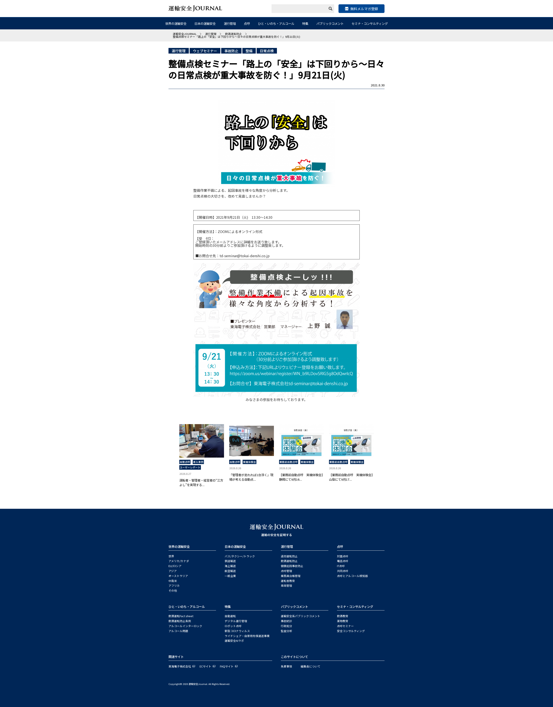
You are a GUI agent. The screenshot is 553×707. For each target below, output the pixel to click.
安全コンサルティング (351, 631)
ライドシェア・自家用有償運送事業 (247, 636)
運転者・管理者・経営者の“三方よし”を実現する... (201, 482)
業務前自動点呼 (289, 462)
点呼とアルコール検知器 (352, 576)
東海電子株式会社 (179, 666)
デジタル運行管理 (236, 621)
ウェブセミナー (205, 50)
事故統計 (286, 621)
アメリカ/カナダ (178, 561)
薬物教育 (342, 621)
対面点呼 (342, 556)
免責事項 (286, 666)
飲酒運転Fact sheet (180, 616)
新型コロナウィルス (237, 631)
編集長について (310, 666)
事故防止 (231, 50)
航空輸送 (230, 571)
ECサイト (205, 666)
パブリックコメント (330, 23)
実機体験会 (249, 462)
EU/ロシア (174, 566)
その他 (172, 590)
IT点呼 (341, 566)
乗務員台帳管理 (290, 576)
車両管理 (286, 585)
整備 (249, 50)
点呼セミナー (345, 626)
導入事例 (198, 462)
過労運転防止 (289, 556)
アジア (172, 571)
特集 (305, 23)
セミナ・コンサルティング (370, 23)
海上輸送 (230, 566)
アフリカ (174, 585)
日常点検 (267, 50)
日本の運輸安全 (205, 23)
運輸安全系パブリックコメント (300, 616)
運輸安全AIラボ (234, 641)
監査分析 (286, 631)
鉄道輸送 (230, 561)
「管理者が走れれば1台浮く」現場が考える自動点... (251, 477)
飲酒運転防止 (289, 561)
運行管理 (230, 23)
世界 (171, 556)
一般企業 (230, 576)
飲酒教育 (342, 616)
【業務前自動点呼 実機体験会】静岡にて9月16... (301, 477)
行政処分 (286, 626)
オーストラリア (178, 576)
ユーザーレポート (190, 467)
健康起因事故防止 (292, 566)
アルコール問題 (178, 631)
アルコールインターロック (185, 626)
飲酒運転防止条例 (179, 621)
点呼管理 (286, 571)
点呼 (247, 23)
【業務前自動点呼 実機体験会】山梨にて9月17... (351, 477)
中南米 (172, 581)
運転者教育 (288, 581)
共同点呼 (342, 571)
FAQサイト (227, 666)
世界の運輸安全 (175, 23)
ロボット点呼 (233, 626)
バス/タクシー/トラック (240, 556)
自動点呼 (185, 462)
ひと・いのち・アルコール (276, 23)
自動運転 (230, 616)
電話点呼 (342, 561)
